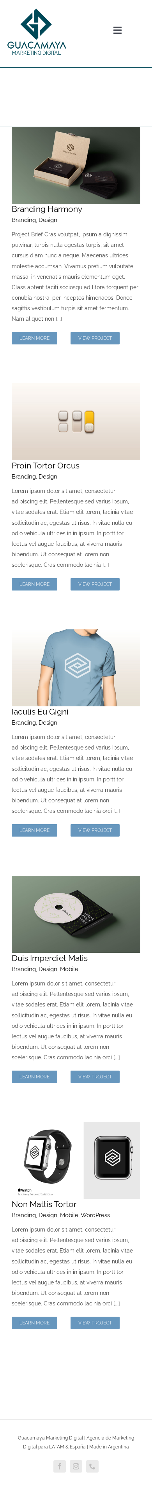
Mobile (69, 969)
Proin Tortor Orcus (46, 465)
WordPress (95, 1215)
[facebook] (59, 1466)
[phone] (92, 1466)
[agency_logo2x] (36, 6)
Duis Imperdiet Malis (50, 958)
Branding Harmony (47, 209)
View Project (95, 338)
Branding (24, 220)
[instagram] (76, 1466)
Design (48, 220)
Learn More (34, 338)
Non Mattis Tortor (44, 1204)
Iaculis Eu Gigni (40, 711)
